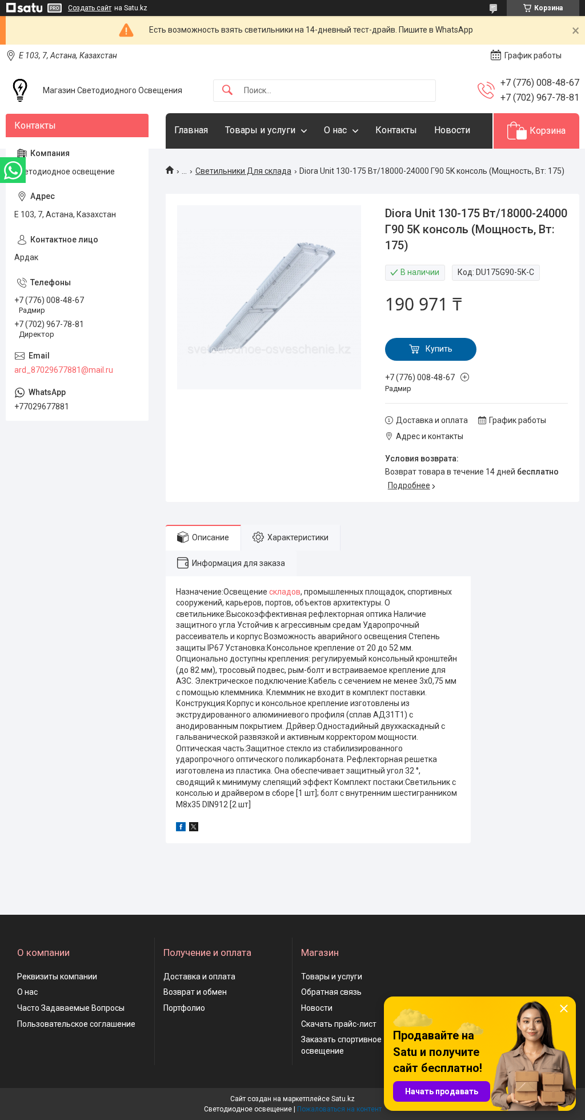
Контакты (396, 130)
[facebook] (181, 828)
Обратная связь (331, 992)
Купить (439, 348)
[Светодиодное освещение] (20, 90)
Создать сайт (89, 8)
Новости (452, 130)
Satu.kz (343, 1099)
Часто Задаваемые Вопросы (71, 1008)
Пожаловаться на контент (339, 1109)
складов (284, 591)
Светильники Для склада (243, 171)
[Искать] (227, 90)
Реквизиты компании (57, 976)
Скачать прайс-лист (338, 1024)
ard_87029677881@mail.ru (63, 369)
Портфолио (184, 1008)
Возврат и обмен (195, 992)
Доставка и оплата (199, 976)
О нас (335, 130)
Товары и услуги (260, 130)
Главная (191, 130)
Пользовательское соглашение (76, 1024)
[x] (193, 828)
